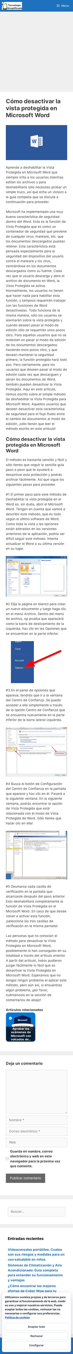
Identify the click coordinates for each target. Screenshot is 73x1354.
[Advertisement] (36, 51)
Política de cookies (17, 1317)
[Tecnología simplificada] (12, 6)
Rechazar (36, 1336)
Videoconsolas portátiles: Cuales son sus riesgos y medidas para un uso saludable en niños (36, 1254)
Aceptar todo (36, 1326)
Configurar (36, 1345)
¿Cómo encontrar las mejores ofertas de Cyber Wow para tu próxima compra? (32, 1291)
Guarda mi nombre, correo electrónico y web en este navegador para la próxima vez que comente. (35, 1158)
